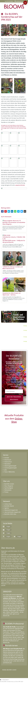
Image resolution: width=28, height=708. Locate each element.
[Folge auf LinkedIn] (14, 536)
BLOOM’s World (9, 506)
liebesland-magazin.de (11, 510)
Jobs (5, 470)
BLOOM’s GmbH (9, 484)
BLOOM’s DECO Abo (10, 514)
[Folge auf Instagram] (3, 526)
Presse (6, 492)
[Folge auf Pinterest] (3, 533)
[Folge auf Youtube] (3, 530)
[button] (25, 3)
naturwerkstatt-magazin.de (12, 512)
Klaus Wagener (8, 486)
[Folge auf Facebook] (3, 536)
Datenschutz (8, 462)
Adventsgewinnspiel (10, 466)
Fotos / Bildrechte (9, 472)
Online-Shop (8, 504)
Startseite (5, 679)
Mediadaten (7, 490)
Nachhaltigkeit (8, 488)
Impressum (7, 460)
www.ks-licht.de (20, 185)
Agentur (6, 508)
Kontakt (6, 458)
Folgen (8, 526)
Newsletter (7, 464)
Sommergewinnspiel (10, 468)
